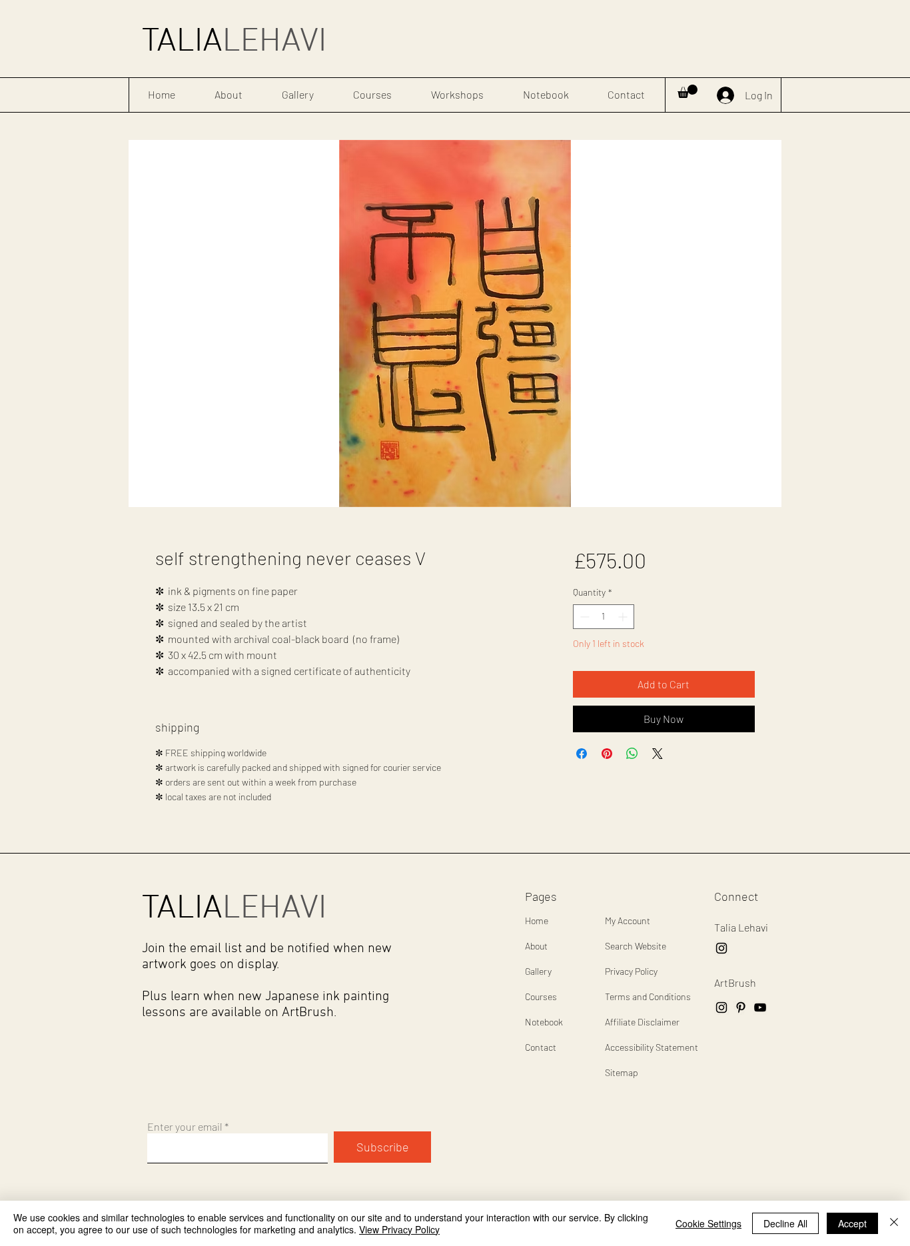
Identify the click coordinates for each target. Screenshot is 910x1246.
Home (536, 920)
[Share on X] (658, 754)
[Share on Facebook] (582, 754)
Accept (852, 1223)
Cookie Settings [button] (708, 1223)
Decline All (785, 1223)
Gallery (538, 971)
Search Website (635, 945)
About (536, 945)
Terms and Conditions (648, 996)
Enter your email (185, 1126)
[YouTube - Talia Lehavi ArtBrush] (760, 1007)
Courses (541, 996)
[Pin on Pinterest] (607, 754)
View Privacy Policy (399, 1229)
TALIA (234, 42)
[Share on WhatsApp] (632, 754)
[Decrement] (583, 616)
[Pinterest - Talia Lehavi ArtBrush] (740, 1007)
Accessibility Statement (651, 1047)
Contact (540, 1047)
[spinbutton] (604, 616)
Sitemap (621, 1072)
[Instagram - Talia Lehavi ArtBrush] (721, 948)
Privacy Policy (631, 971)
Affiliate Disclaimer (642, 1021)
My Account (627, 920)
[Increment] (624, 616)
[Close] (894, 1223)
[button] (687, 91)
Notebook (544, 1021)
